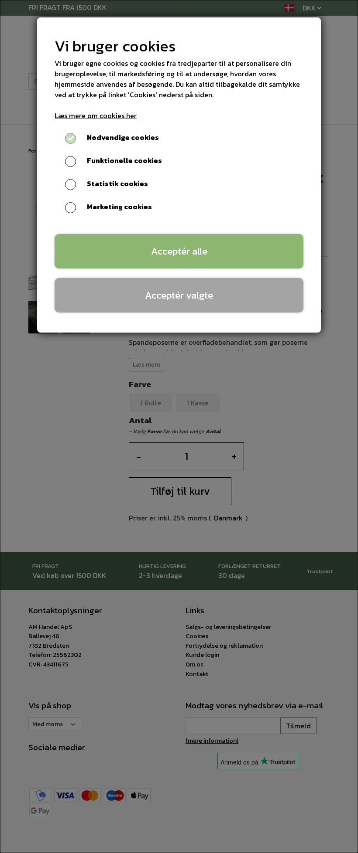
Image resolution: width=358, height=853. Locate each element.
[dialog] (179, 426)
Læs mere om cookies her (96, 115)
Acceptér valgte (179, 295)
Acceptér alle (179, 251)
